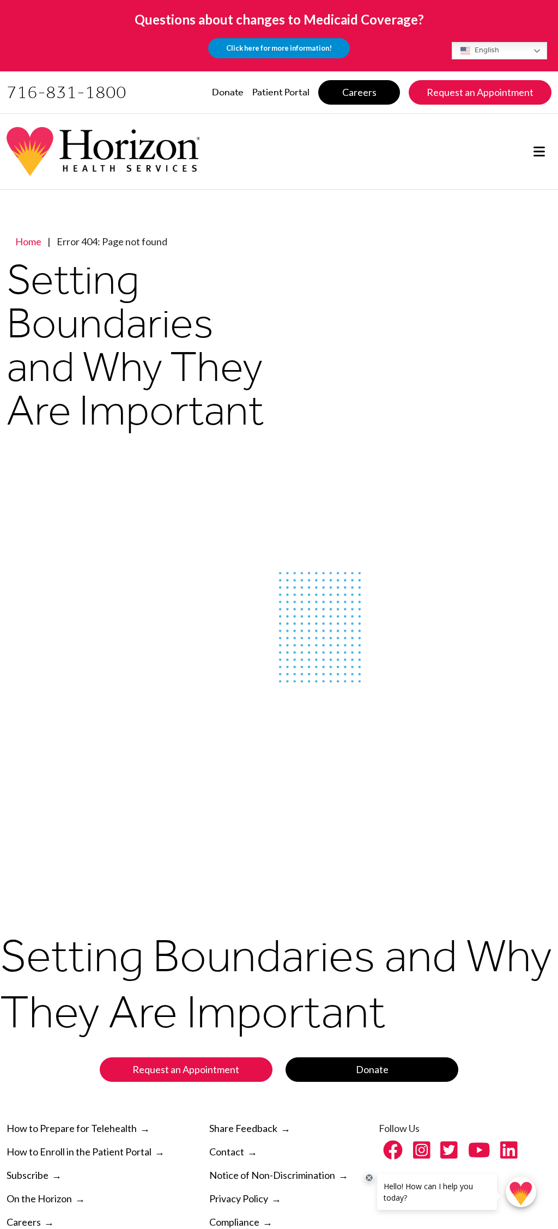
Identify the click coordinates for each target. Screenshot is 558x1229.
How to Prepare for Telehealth (78, 1128)
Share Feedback (243, 1128)
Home (28, 241)
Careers (24, 1222)
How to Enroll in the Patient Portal (86, 1152)
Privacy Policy (238, 1198)
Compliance (234, 1222)
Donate (372, 1069)
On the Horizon (39, 1198)
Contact (226, 1152)
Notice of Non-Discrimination (272, 1175)
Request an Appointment (185, 1069)
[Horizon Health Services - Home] (103, 151)
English (486, 50)
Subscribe (27, 1175)
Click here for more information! (279, 48)
